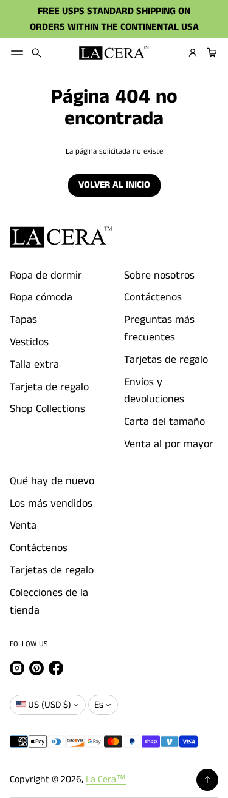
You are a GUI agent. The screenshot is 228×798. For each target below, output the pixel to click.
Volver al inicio (114, 185)
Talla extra (34, 365)
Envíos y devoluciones (154, 391)
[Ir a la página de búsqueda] (36, 53)
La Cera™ (106, 779)
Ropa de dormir (46, 275)
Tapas (23, 320)
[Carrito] (210, 53)
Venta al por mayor (168, 444)
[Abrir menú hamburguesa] (17, 53)
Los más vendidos (51, 504)
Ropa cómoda (41, 297)
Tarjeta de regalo (49, 387)
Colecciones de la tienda (49, 601)
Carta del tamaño (164, 422)
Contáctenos (153, 297)
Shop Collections (47, 409)
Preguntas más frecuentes (159, 328)
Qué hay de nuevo (52, 481)
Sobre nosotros (159, 275)
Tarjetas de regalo (166, 360)
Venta (23, 525)
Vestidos (29, 342)
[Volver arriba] (207, 780)
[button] (36, 53)
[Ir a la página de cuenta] (192, 53)
